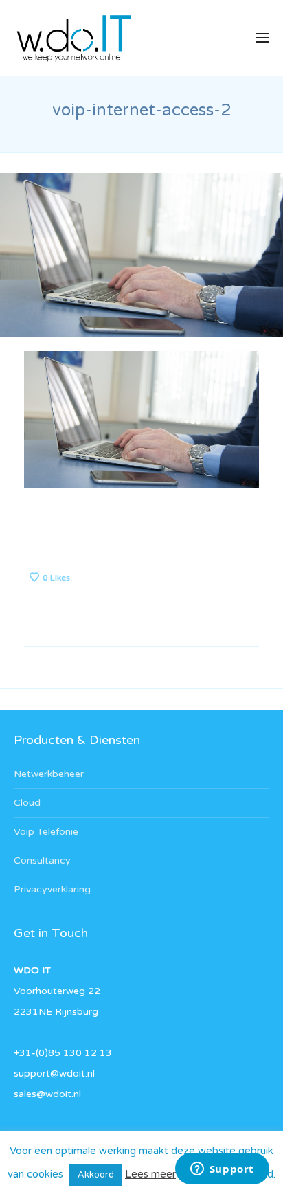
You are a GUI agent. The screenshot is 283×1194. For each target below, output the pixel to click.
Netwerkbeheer (49, 774)
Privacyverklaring (52, 889)
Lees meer (150, 1174)
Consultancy (42, 860)
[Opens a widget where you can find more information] (221, 1170)
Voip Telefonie (46, 831)
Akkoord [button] (96, 1174)
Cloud (27, 803)
